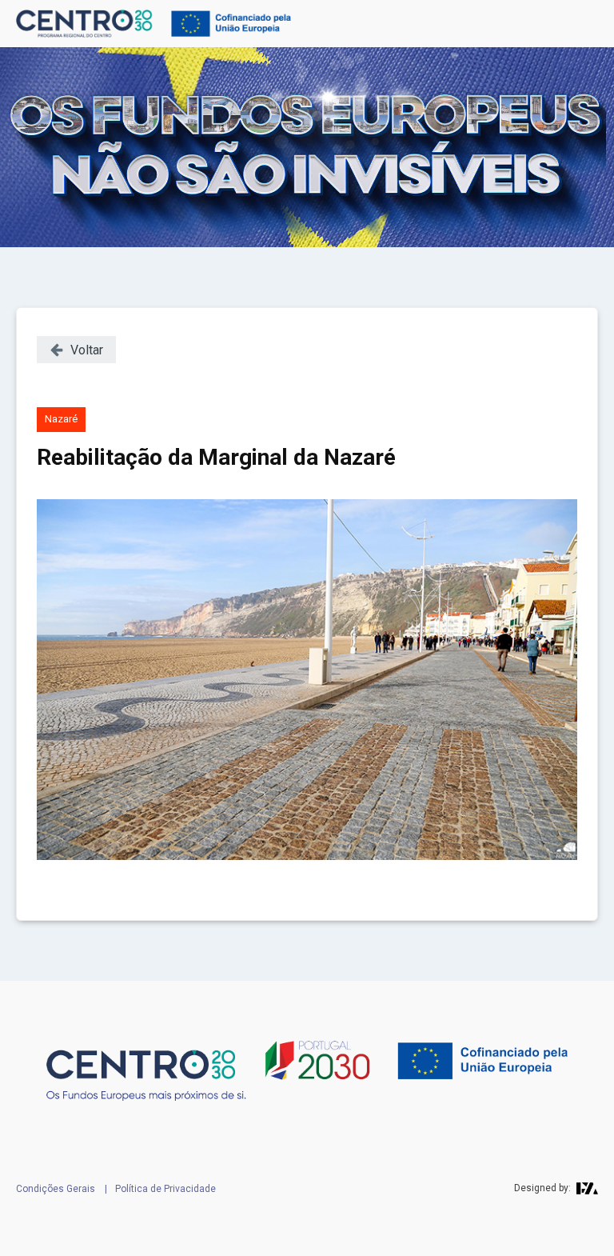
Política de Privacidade (165, 1189)
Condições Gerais (55, 1189)
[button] (76, 349)
